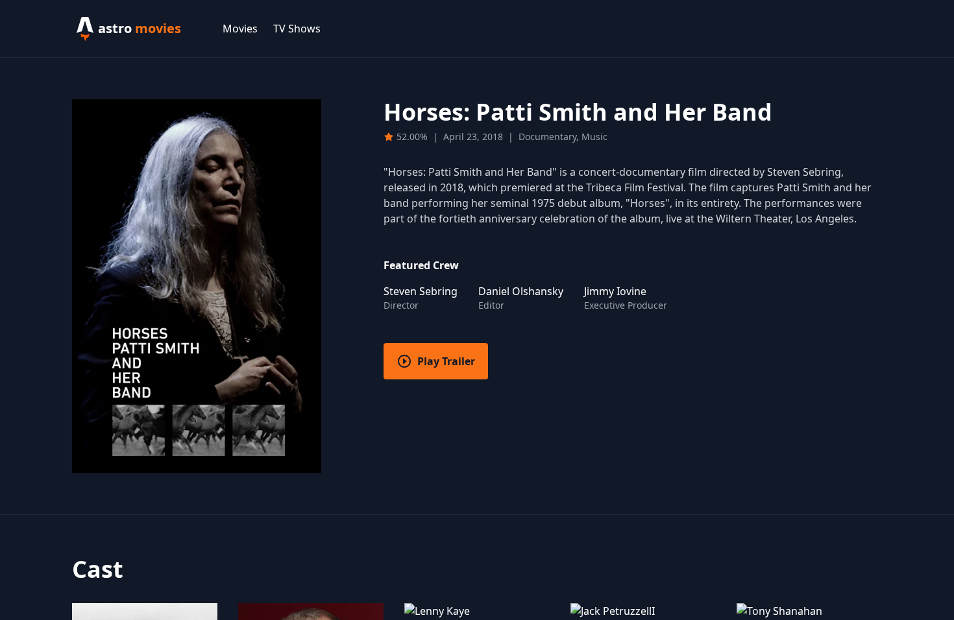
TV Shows (297, 28)
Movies (240, 28)
